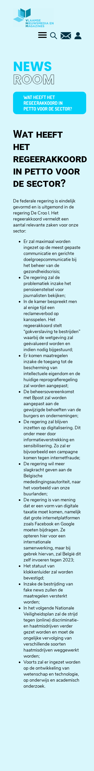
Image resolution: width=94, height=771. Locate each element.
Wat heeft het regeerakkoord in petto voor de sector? (48, 103)
